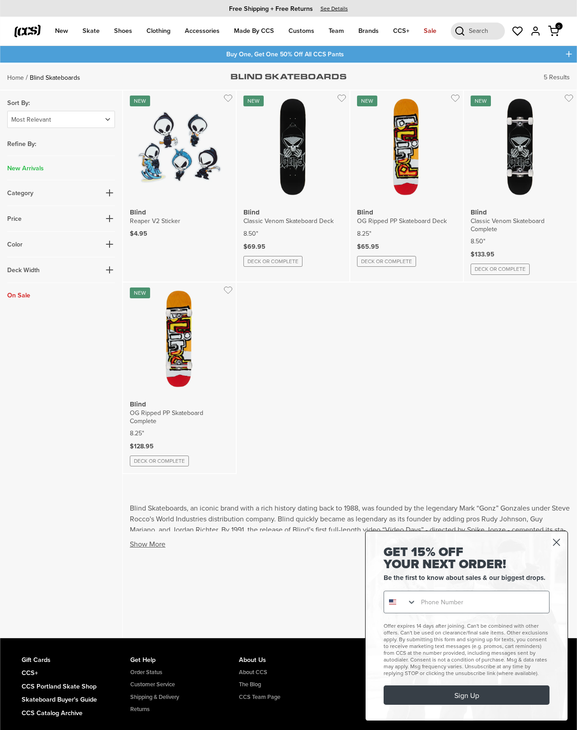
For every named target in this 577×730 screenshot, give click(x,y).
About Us (252, 659)
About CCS (253, 672)
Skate (91, 30)
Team (336, 30)
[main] (288, 350)
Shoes (123, 30)
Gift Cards (36, 659)
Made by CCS (254, 30)
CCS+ (401, 30)
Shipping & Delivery (154, 697)
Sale (430, 30)
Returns (140, 709)
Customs (301, 30)
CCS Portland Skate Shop (59, 686)
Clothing (158, 30)
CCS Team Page (259, 697)
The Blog (250, 684)
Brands (368, 30)
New (61, 30)
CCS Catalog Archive (52, 712)
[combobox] (400, 602)
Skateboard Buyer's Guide (59, 699)
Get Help (143, 659)
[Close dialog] (556, 542)
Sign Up (466, 695)
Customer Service (152, 684)
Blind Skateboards (55, 77)
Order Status (146, 672)
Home (15, 77)
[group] (288, 8)
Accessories (202, 30)
